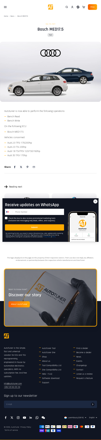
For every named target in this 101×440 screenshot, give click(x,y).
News (12, 16)
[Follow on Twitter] (12, 417)
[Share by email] (33, 167)
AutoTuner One (48, 352)
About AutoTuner (19, 304)
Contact (79, 369)
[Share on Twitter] (21, 167)
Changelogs (81, 365)
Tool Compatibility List (51, 365)
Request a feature (84, 378)
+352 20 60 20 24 (12, 387)
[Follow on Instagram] (18, 417)
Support (45, 382)
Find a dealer (82, 348)
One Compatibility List (51, 369)
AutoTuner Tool (49, 348)
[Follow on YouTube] (24, 417)
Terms (54, 236)
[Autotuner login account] (78, 7)
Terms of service (11, 430)
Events (79, 361)
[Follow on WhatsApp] (37, 417)
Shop (92, 7)
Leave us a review (84, 373)
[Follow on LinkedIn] (30, 417)
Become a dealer (83, 352)
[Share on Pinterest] (27, 167)
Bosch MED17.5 (22, 16)
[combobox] (9, 212)
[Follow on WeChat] (43, 417)
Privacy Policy (25, 427)
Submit (34, 227)
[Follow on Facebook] (5, 417)
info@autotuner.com (13, 383)
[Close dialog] (95, 201)
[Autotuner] (6, 335)
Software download (50, 378)
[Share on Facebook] (14, 167)
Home (6, 16)
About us (46, 361)
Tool (50, 35)
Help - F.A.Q (47, 373)
